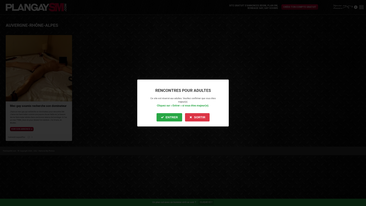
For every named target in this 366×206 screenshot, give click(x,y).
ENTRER (172, 117)
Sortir (199, 117)
